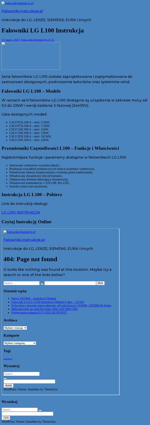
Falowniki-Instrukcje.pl (22, 11)
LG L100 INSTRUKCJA (21, 212)
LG (52, 40)
